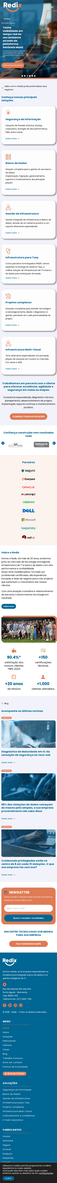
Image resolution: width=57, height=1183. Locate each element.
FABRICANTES (12, 1129)
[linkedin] (10, 1006)
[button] (28, 39)
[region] (28, 39)
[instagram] (15, 1006)
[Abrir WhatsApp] (50, 1176)
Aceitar (8, 1178)
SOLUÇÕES (10, 1083)
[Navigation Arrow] (2, 443)
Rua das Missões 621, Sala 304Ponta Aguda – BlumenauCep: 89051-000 (17, 992)
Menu (52, 7)
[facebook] (4, 1006)
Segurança (6, 718)
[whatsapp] (21, 1006)
